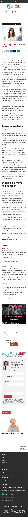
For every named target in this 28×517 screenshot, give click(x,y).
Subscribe (4, 464)
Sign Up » (8, 396)
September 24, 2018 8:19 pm (7, 284)
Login (26, 4)
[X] (9, 12)
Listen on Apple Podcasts (11, 497)
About (3, 457)
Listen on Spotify (9, 494)
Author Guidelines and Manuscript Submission (11, 479)
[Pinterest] (21, 12)
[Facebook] (6, 12)
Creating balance (10, 340)
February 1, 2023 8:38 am (9, 259)
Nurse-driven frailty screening (12, 433)
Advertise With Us (5, 474)
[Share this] (11, 51)
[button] (1, 1)
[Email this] (7, 51)
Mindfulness (9, 336)
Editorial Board (5, 459)
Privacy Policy (14, 506)
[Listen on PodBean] (4, 501)
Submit (14, 345)
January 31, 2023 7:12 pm (6, 250)
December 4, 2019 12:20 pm (7, 266)
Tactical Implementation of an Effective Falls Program (13, 490)
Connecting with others (11, 338)
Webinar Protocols (5, 480)
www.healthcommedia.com (20, 451)
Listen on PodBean (10, 500)
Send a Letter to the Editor (7, 475)
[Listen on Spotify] (4, 494)
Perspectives (4, 462)
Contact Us (4, 472)
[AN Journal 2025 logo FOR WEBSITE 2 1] (14, 7)
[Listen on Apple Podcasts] (4, 497)
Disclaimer (22, 506)
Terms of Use (6, 506)
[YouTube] (18, 12)
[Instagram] (12, 12)
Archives (3, 460)
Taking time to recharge (11, 342)
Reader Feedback (5, 477)
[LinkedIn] (15, 12)
